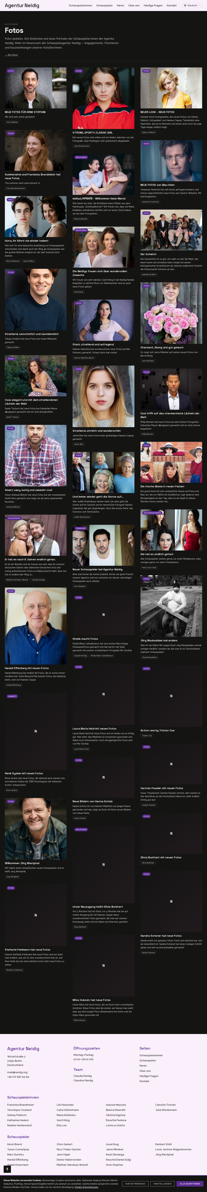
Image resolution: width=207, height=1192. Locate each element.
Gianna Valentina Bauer (84, 358)
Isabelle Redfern (149, 275)
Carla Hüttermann (68, 1109)
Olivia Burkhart (80, 927)
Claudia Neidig (38, 580)
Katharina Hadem (18, 1120)
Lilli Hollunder (65, 1104)
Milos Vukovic (79, 1020)
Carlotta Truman (165, 1104)
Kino (10, 199)
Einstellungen (163, 1184)
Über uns (134, 5)
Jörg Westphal (12, 877)
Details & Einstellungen (86, 1187)
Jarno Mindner (148, 361)
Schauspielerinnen (80, 5)
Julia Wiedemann (81, 146)
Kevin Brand (14, 1144)
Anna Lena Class (149, 568)
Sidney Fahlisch (148, 132)
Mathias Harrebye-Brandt (17, 580)
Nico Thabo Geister (69, 1149)
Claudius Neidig (83, 1080)
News (120, 5)
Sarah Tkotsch (12, 417)
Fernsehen (80, 528)
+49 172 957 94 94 (18, 1076)
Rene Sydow (11, 790)
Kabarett (12, 696)
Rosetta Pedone (116, 1120)
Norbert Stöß (163, 1144)
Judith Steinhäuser (82, 517)
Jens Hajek (63, 1154)
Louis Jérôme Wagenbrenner (173, 1149)
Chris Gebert (64, 1144)
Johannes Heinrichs (150, 202)
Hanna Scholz (80, 818)
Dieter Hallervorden (69, 1159)
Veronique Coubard (19, 1109)
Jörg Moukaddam (149, 657)
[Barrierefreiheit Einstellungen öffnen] (7, 1169)
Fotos (10, 71)
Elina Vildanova (12, 261)
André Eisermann (17, 1164)
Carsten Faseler (148, 805)
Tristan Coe (147, 736)
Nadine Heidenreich (19, 1125)
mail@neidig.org (17, 1072)
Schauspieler (104, 5)
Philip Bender (147, 434)
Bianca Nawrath (115, 1109)
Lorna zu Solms (115, 1125)
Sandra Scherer (148, 953)
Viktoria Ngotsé (115, 1115)
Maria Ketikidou (80, 219)
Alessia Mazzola (116, 1104)
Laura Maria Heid (81, 749)
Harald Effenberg (13, 685)
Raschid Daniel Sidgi (118, 1159)
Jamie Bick (78, 444)
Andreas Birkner (13, 507)
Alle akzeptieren (190, 1184)
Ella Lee (62, 1125)
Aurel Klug (112, 1144)
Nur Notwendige (135, 1184)
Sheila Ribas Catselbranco (102, 656)
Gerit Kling (78, 292)
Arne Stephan (12, 122)
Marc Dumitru (15, 1154)
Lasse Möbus (28, 261)
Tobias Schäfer (12, 347)
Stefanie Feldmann (14, 970)
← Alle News (11, 55)
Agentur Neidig (22, 5)
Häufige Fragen (153, 5)
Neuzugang (81, 157)
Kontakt (172, 5)
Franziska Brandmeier (15, 188)
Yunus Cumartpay (18, 1149)
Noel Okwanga (115, 1154)
